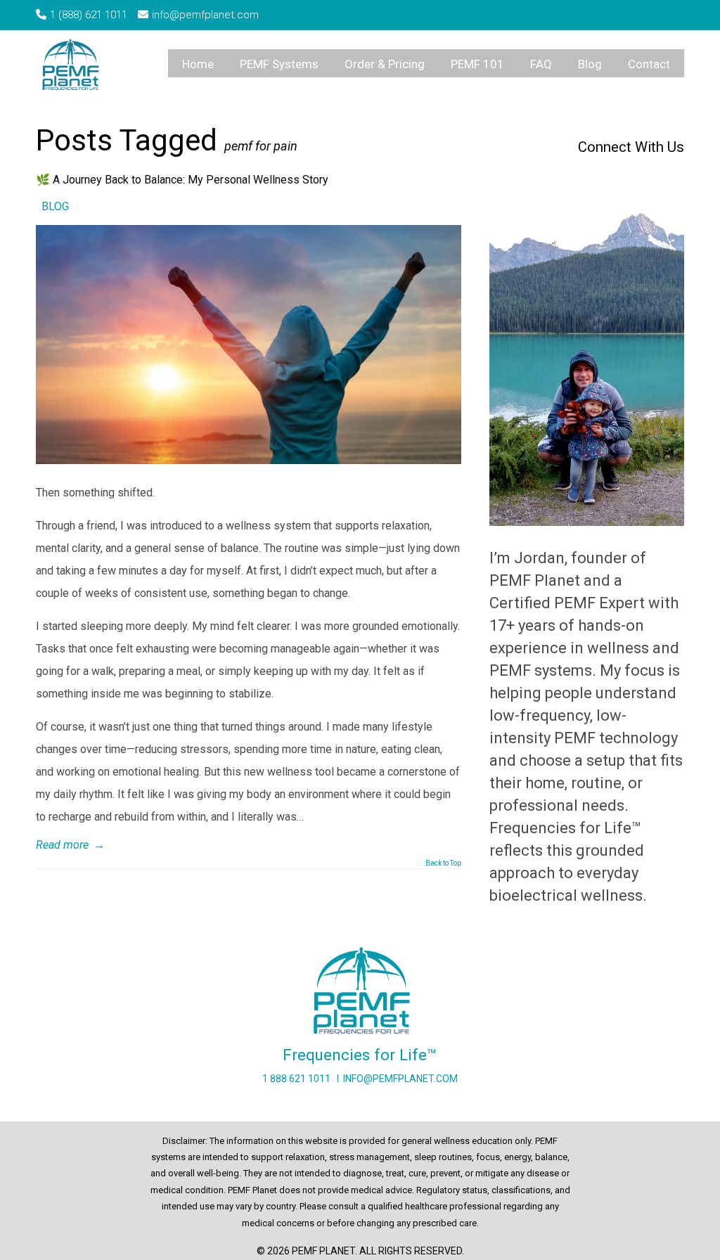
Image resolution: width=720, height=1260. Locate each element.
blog (55, 206)
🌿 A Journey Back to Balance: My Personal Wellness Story (182, 179)
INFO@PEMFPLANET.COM (400, 1078)
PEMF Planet (73, 67)
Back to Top (443, 863)
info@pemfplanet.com (205, 14)
